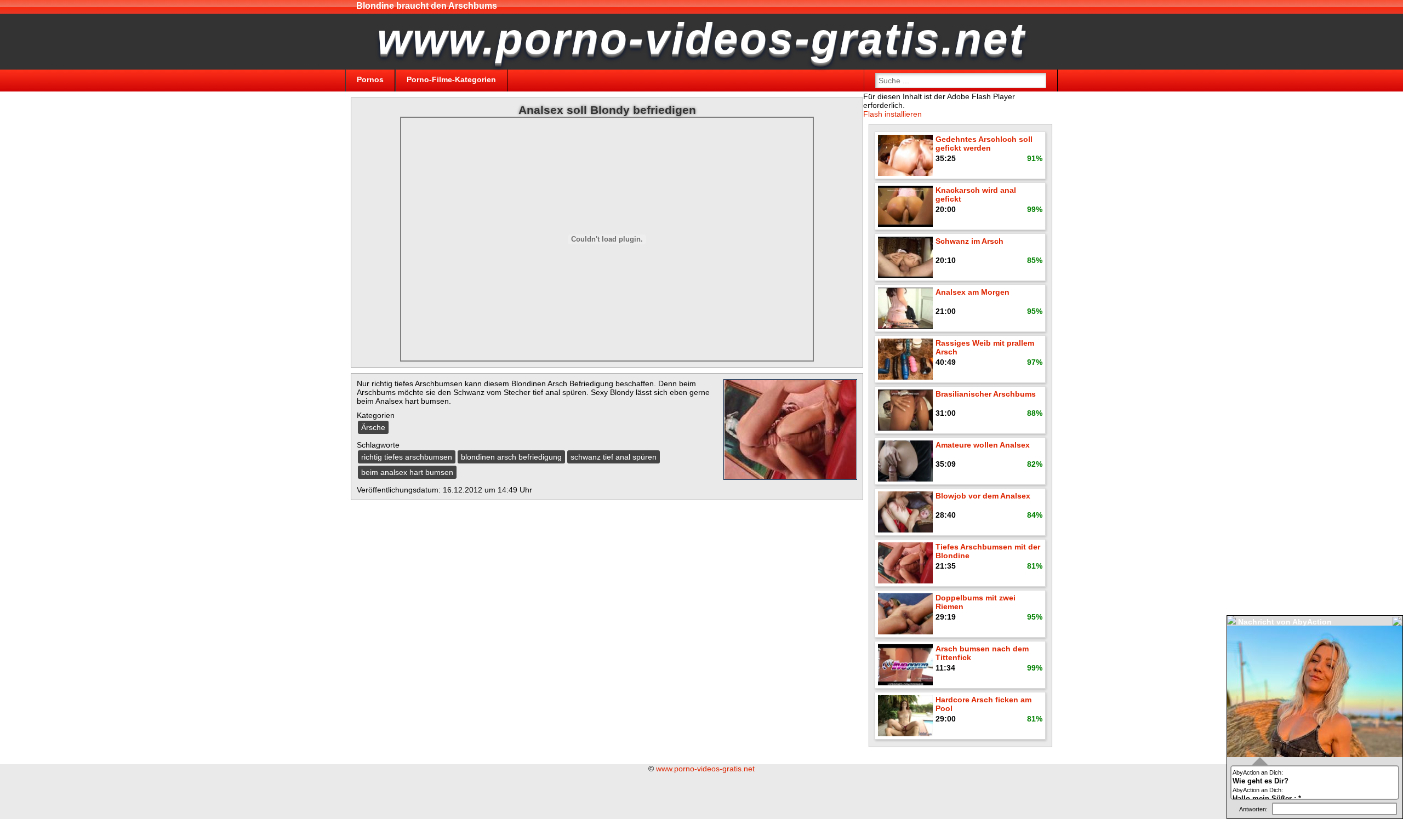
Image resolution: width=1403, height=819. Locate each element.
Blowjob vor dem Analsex (983, 495)
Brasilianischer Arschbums (986, 394)
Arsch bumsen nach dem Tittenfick (982, 653)
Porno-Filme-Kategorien (451, 79)
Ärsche (373, 427)
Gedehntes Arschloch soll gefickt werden (984, 143)
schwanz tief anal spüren (614, 457)
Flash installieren (892, 114)
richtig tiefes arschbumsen (406, 457)
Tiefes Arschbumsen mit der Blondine (988, 551)
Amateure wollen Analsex (983, 444)
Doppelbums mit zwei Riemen (976, 602)
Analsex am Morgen (973, 292)
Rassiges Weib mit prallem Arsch (985, 347)
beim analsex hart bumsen (407, 472)
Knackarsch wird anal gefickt (976, 194)
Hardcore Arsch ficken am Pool (983, 704)
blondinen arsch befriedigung (511, 457)
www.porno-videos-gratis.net (705, 768)
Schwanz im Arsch (969, 241)
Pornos (370, 79)
